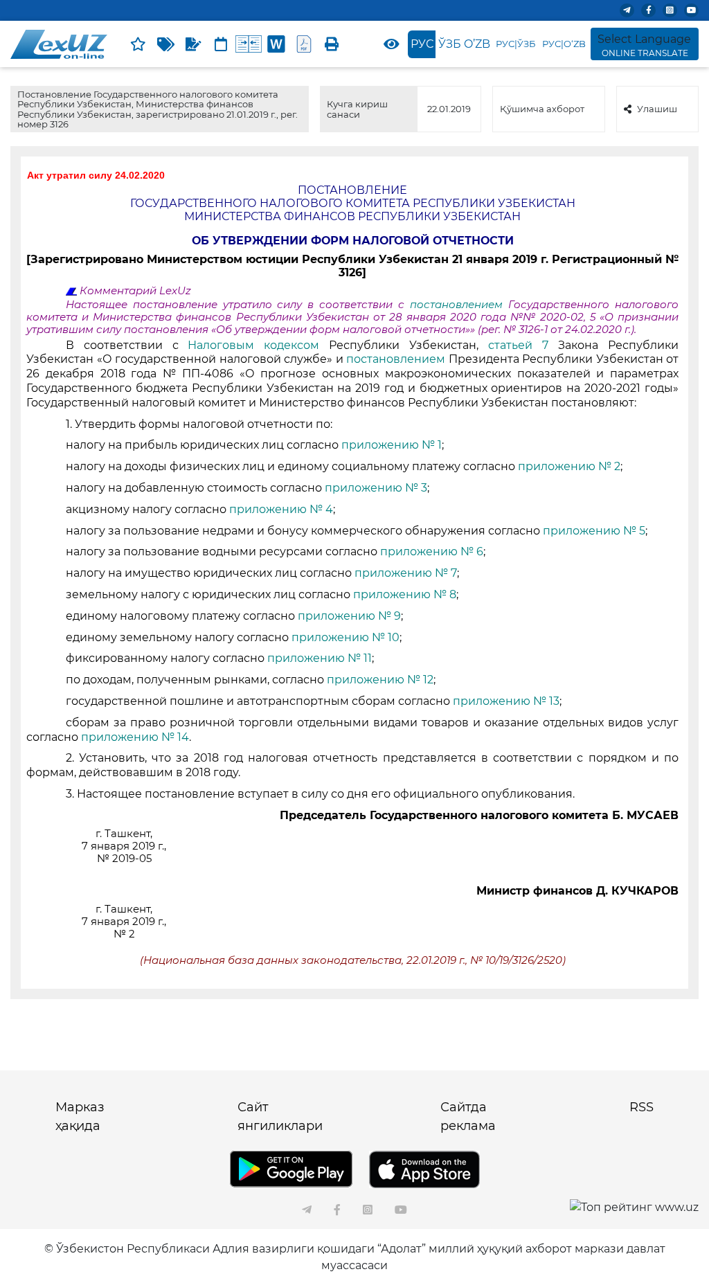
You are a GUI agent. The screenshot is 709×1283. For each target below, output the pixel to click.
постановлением (459, 304)
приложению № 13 (506, 701)
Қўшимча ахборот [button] (542, 108)
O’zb (477, 44)
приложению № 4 (281, 509)
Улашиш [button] (657, 108)
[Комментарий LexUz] (193, 44)
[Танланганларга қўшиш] (138, 44)
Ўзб (449, 44)
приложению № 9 (349, 615)
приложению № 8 (404, 594)
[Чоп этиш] (331, 44)
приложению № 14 (135, 737)
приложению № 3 (376, 487)
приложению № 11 (319, 658)
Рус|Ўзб (515, 43)
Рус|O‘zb (564, 43)
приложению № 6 (431, 551)
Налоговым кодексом (258, 345)
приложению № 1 (391, 444)
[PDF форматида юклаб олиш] (304, 44)
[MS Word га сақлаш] (276, 44)
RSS (641, 1107)
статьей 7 (523, 345)
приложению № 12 (380, 679)
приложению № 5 (594, 530)
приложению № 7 (405, 573)
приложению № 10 (345, 637)
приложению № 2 (569, 466)
